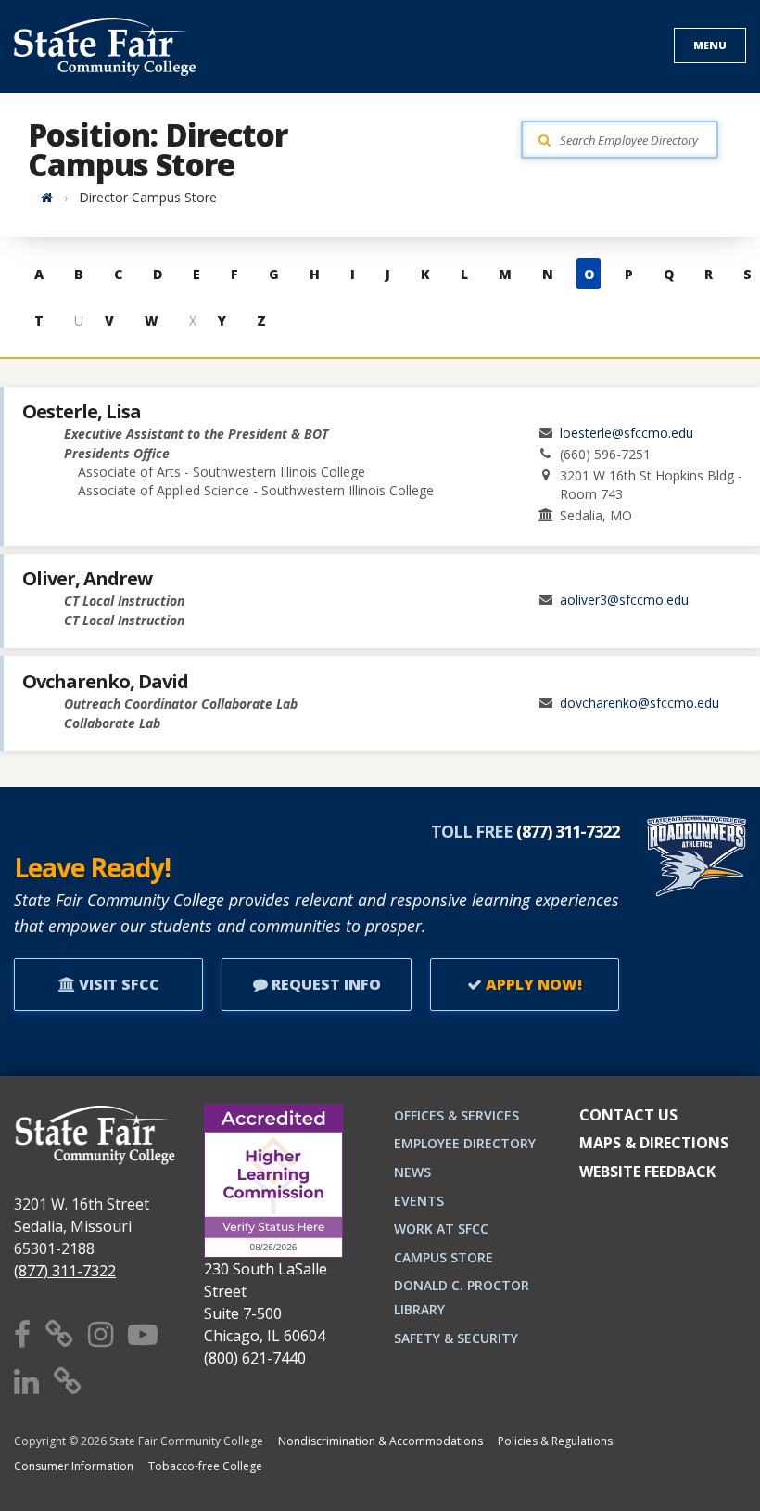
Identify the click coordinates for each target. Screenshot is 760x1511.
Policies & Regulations (555, 1441)
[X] (59, 1333)
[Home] (47, 197)
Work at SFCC (441, 1228)
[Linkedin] (26, 1380)
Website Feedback (647, 1171)
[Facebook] (22, 1333)
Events (419, 1201)
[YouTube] (143, 1333)
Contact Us (628, 1115)
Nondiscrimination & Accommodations (380, 1441)
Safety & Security (456, 1338)
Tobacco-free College (205, 1466)
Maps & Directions (653, 1143)
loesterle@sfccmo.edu (626, 433)
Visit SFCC (117, 984)
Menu (710, 45)
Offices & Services (456, 1115)
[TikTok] (68, 1380)
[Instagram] (100, 1333)
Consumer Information (73, 1466)
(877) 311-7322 (65, 1271)
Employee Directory (465, 1143)
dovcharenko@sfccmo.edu (639, 702)
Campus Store (443, 1257)
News (412, 1172)
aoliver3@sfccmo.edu (624, 599)
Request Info (324, 984)
